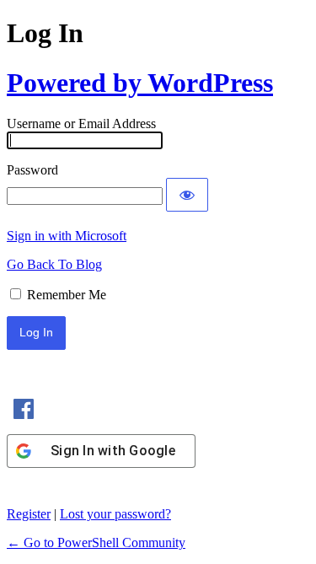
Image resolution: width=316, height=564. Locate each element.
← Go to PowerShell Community (96, 542)
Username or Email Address (81, 123)
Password (32, 170)
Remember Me (66, 294)
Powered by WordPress (140, 82)
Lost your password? (115, 514)
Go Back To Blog (54, 264)
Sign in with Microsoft (66, 235)
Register (29, 514)
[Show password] (187, 195)
